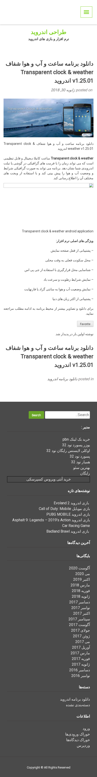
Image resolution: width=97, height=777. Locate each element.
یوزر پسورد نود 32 (76, 445)
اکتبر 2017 (81, 613)
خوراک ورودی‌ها (77, 734)
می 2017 (82, 641)
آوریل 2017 (81, 647)
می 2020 (82, 574)
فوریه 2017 (81, 658)
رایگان (85, 473)
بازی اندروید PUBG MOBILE (68, 514)
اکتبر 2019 (81, 579)
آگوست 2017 (79, 624)
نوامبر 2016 (80, 675)
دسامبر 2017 (79, 602)
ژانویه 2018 (81, 596)
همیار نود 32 (80, 462)
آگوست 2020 (79, 568)
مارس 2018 (80, 585)
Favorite (85, 324)
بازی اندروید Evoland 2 (72, 503)
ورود (86, 728)
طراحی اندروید (48, 32)
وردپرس (83, 745)
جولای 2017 (80, 630)
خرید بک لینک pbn (76, 439)
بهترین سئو (81, 467)
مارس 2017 (80, 653)
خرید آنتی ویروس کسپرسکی (48, 479)
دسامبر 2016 (79, 670)
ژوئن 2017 (81, 636)
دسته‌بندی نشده (78, 705)
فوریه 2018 (81, 591)
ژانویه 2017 (81, 664)
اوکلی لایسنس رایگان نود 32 (68, 450)
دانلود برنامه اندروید (62, 379)
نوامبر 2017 (80, 608)
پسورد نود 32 (80, 456)
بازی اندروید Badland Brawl (68, 531)
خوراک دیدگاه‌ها (78, 740)
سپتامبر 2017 (79, 619)
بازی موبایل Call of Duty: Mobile (64, 508)
